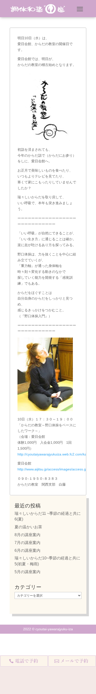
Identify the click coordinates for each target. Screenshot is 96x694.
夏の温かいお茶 (28, 527)
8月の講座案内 (27, 535)
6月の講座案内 (27, 550)
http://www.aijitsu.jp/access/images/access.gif (52, 469)
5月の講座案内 (27, 572)
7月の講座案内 (27, 543)
